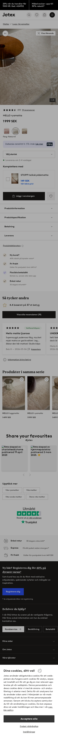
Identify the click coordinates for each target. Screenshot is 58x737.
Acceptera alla (29, 718)
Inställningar (29, 732)
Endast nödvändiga (29, 726)
